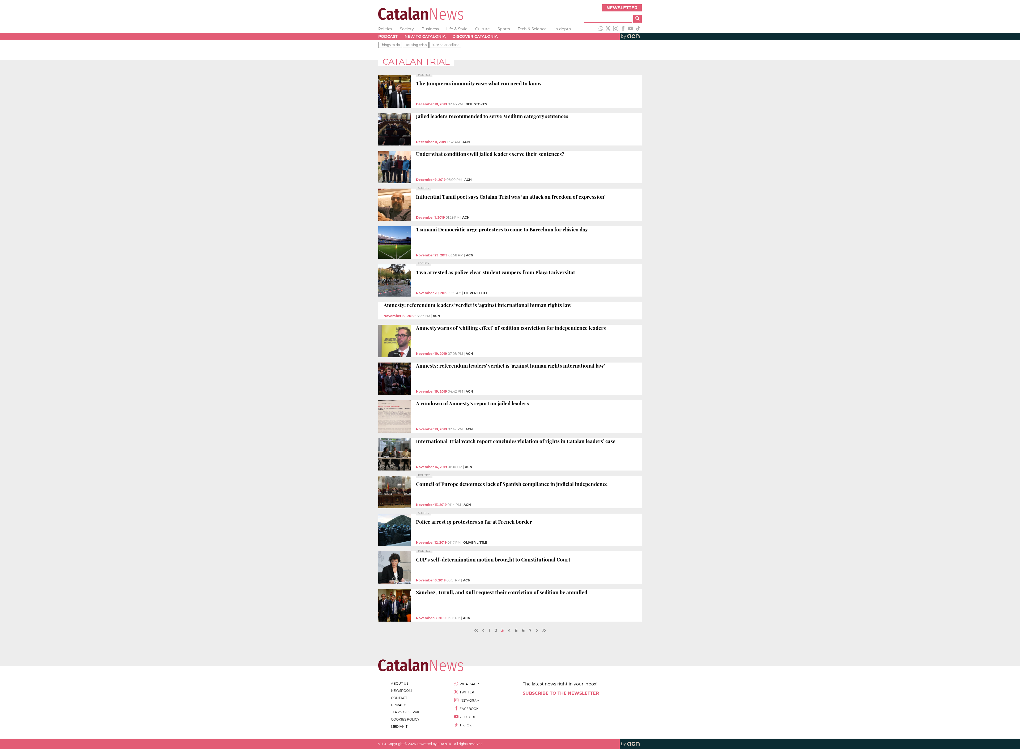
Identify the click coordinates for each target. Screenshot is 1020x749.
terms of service (407, 712)
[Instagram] (615, 29)
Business (430, 29)
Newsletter (622, 7)
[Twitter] (608, 29)
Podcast (388, 36)
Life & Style (457, 29)
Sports (504, 29)
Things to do (390, 45)
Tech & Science (532, 29)
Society (407, 29)
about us (399, 683)
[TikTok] (638, 29)
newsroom (401, 691)
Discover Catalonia (475, 36)
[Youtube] (630, 29)
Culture (482, 29)
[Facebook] (623, 29)
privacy (398, 705)
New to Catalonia (425, 36)
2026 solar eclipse (445, 45)
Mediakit (399, 727)
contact (399, 698)
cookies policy (405, 719)
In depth (562, 29)
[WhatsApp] (601, 29)
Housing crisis (416, 45)
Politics (385, 29)
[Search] (637, 19)
